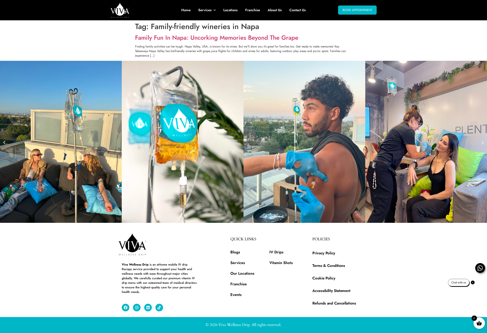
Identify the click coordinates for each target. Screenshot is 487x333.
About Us (275, 10)
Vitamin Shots (281, 263)
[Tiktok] (159, 307)
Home (186, 10)
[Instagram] (137, 307)
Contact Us (297, 10)
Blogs (235, 252)
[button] (4, 142)
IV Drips (276, 252)
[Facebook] (125, 307)
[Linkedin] (148, 307)
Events (236, 294)
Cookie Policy (323, 278)
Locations (230, 10)
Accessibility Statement (331, 290)
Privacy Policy (323, 253)
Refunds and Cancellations (334, 303)
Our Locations (242, 273)
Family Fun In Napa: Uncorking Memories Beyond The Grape (216, 37)
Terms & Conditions (328, 265)
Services (205, 10)
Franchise (252, 10)
